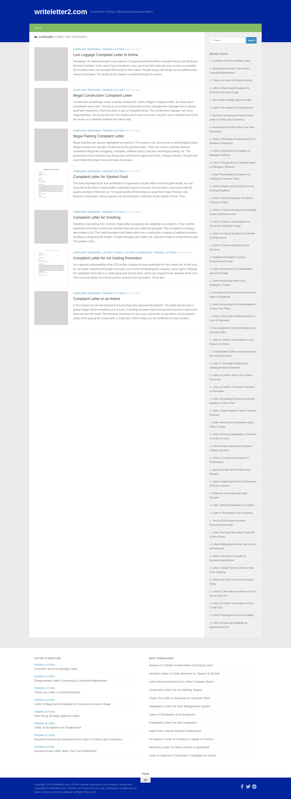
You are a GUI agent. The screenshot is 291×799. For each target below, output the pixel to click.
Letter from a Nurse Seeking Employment (175, 731)
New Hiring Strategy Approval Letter (232, 99)
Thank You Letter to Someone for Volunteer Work (180, 698)
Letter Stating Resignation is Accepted (233, 505)
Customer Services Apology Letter (231, 60)
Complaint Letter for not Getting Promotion (107, 258)
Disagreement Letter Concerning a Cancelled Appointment (70, 680)
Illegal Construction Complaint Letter (102, 95)
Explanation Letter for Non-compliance (173, 722)
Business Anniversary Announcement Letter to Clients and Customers (78, 739)
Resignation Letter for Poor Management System (179, 706)
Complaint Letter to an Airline (96, 299)
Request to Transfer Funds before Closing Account (181, 665)
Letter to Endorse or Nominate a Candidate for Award (182, 755)
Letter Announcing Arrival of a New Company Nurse (181, 681)
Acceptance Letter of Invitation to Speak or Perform (181, 739)
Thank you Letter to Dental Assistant (232, 80)
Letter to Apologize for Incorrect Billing (233, 615)
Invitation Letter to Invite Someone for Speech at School (184, 673)
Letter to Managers (138, 252)
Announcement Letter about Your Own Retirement (65, 751)
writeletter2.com (60, 12)
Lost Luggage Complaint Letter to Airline (105, 55)
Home (37, 27)
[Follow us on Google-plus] (254, 786)
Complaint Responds (87, 49)
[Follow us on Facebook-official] (242, 786)
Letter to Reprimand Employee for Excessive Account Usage (72, 704)
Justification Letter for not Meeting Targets (175, 690)
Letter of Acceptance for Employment (233, 107)
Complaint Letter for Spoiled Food (100, 177)
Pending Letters (113, 49)
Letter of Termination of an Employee (233, 512)
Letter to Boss (113, 252)
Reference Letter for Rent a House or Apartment (179, 747)
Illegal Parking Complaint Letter (98, 136)
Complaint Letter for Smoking (96, 217)
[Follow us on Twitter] (248, 786)
